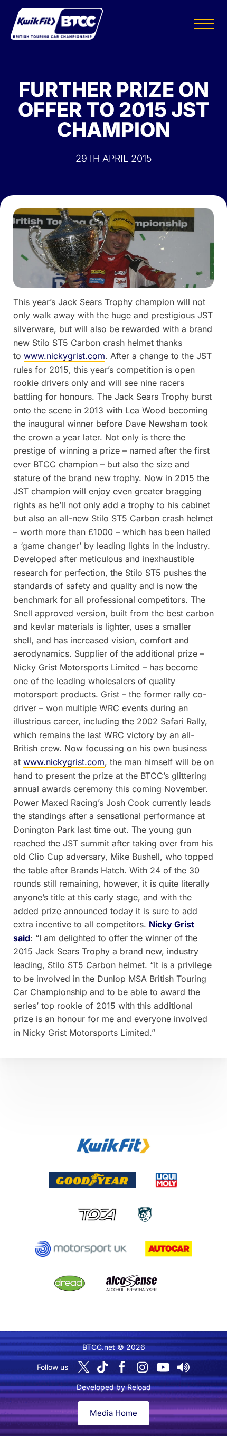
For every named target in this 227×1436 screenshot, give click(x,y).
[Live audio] (183, 1367)
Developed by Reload (114, 1387)
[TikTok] (102, 1367)
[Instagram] (142, 1367)
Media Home (113, 1413)
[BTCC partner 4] (97, 1214)
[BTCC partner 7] (168, 1249)
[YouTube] (163, 1367)
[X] (83, 1367)
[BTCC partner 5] (145, 1214)
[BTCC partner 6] (80, 1249)
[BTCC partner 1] (113, 1146)
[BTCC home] (57, 24)
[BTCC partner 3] (166, 1180)
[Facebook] (122, 1367)
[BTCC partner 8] (70, 1283)
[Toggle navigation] (203, 23)
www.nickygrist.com (64, 356)
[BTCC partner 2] (92, 1180)
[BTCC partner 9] (131, 1283)
